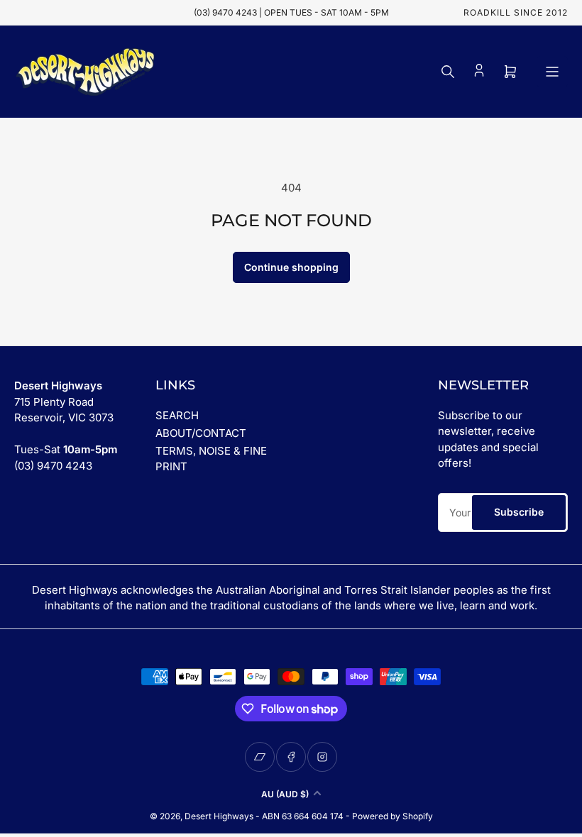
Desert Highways (219, 816)
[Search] (447, 71)
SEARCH (177, 415)
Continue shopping (291, 267)
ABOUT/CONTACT (200, 433)
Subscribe (519, 512)
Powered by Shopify (392, 816)
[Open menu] (552, 71)
